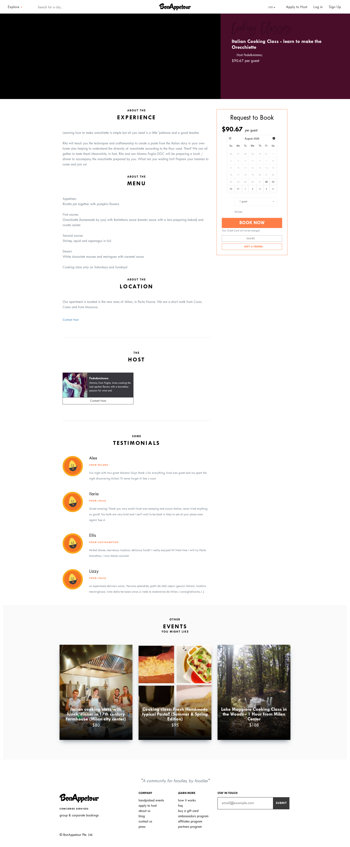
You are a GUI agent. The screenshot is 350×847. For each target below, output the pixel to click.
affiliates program (190, 821)
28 (266, 181)
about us (144, 811)
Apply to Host (296, 7)
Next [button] (211, 53)
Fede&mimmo (99, 378)
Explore (14, 7)
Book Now (252, 223)
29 (273, 181)
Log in (318, 7)
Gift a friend (253, 247)
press (142, 826)
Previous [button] (9, 53)
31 (238, 188)
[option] (110, 56)
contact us (145, 821)
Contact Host (71, 320)
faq (180, 805)
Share (251, 239)
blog (142, 816)
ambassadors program (193, 816)
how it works (187, 800)
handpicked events (151, 800)
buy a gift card (188, 811)
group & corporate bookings (79, 815)
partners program (190, 826)
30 (231, 188)
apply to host (148, 805)
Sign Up (335, 7)
